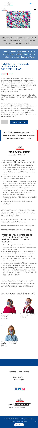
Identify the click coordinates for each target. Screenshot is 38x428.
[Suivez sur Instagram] (23, 389)
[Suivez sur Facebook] (16, 389)
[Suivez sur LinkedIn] (19, 389)
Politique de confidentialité (19, 421)
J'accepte (19, 424)
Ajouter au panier (19, 122)
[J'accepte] (36, 422)
